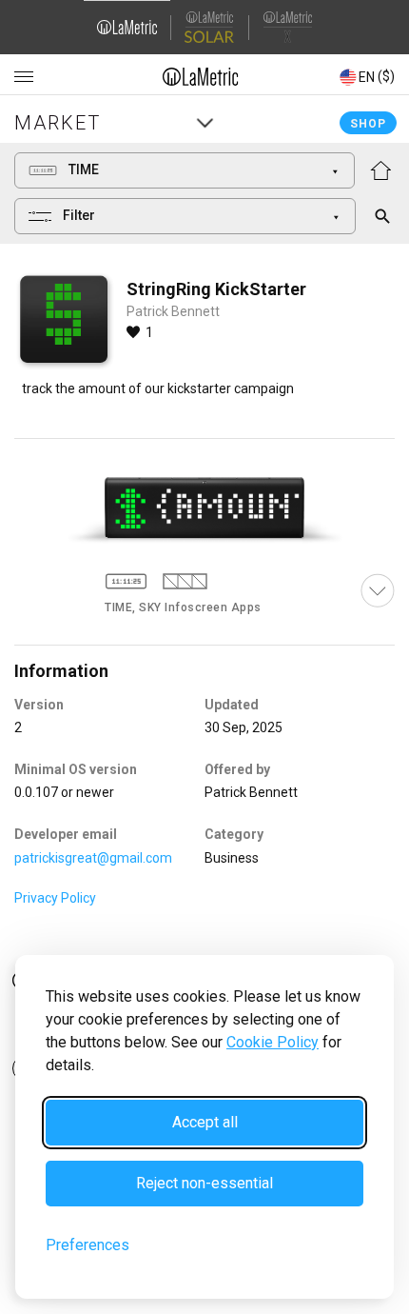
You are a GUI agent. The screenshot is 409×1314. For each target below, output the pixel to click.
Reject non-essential (204, 1183)
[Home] (200, 76)
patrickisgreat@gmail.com (93, 858)
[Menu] (24, 77)
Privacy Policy (55, 898)
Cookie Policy (272, 1042)
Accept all (205, 1122)
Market (57, 122)
